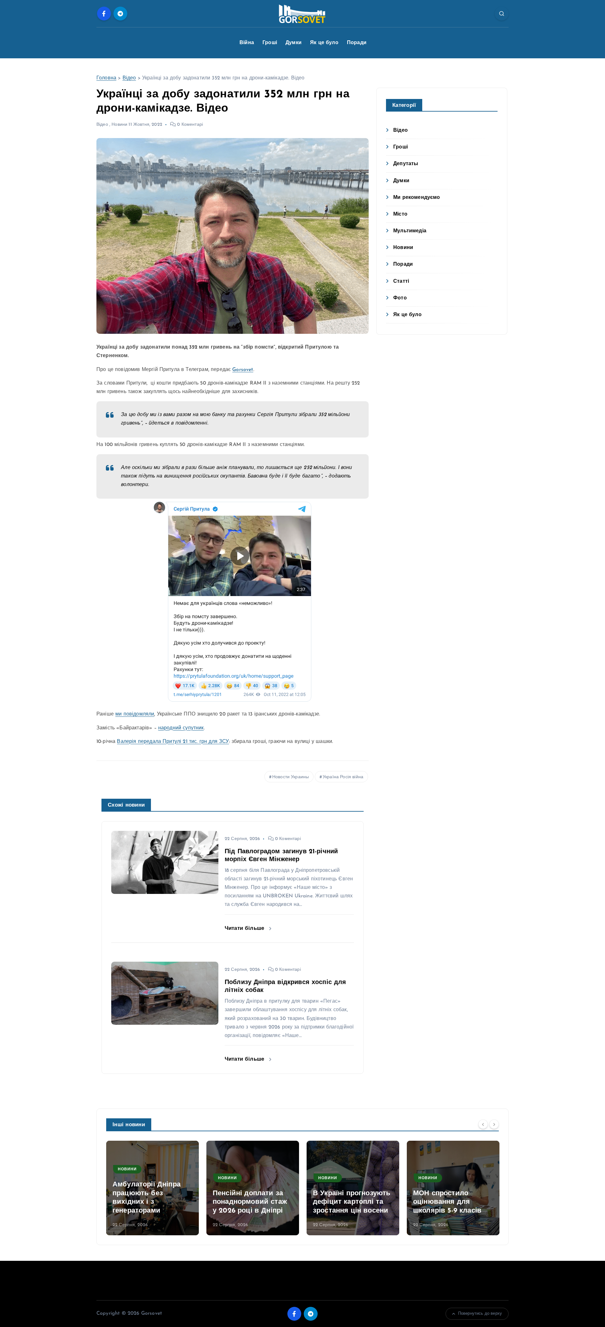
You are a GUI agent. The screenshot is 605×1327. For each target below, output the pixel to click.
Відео (129, 78)
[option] (152, 1188)
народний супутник (181, 728)
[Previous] (483, 1124)
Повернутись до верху (480, 1314)
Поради (356, 42)
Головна (106, 78)
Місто (400, 214)
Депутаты (405, 163)
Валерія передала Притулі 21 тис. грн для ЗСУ (173, 741)
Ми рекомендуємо (416, 197)
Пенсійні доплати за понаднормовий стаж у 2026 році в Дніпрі (250, 1202)
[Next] (494, 1124)
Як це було (324, 42)
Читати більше (245, 928)
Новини (119, 124)
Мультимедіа (409, 231)
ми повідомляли (134, 714)
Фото (400, 298)
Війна (246, 42)
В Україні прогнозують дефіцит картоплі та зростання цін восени (351, 1202)
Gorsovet (242, 369)
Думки (293, 42)
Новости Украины (290, 777)
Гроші (269, 42)
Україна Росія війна (343, 777)
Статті (401, 281)
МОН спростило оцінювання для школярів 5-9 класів (447, 1202)
